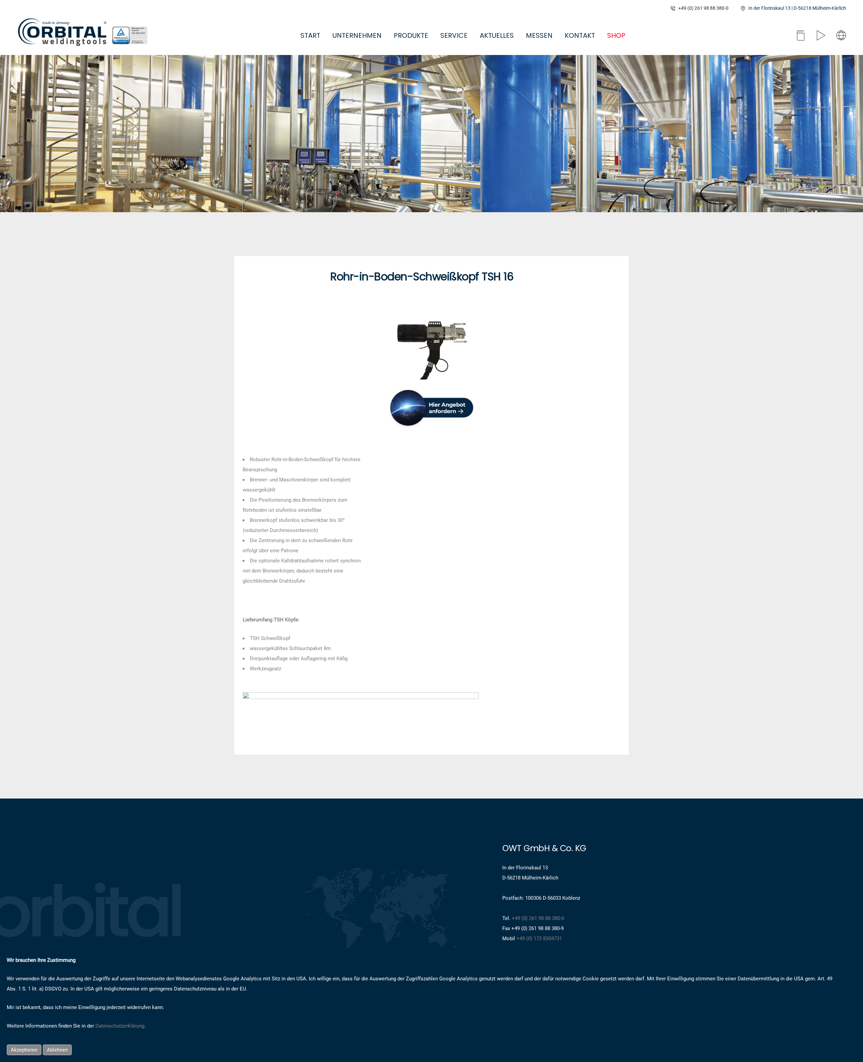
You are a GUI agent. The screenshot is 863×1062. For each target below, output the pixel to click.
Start (310, 35)
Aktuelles (497, 35)
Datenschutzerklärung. (120, 1026)
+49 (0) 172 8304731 (539, 938)
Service (454, 35)
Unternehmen (357, 35)
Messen (539, 35)
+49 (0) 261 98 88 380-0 (703, 8)
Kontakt (580, 35)
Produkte (411, 35)
